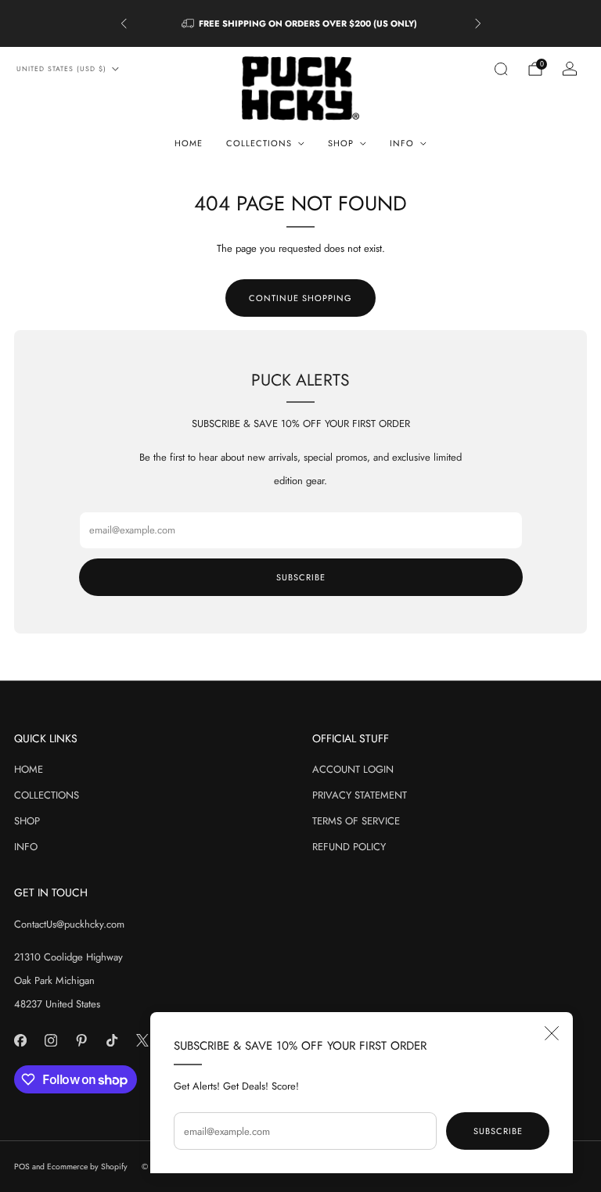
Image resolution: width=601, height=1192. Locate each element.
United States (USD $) (61, 69)
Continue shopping (300, 298)
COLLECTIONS (46, 795)
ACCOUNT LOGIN (353, 769)
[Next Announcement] (478, 23)
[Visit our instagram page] (50, 1040)
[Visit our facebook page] (20, 1040)
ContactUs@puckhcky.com (69, 924)
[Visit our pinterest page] (81, 1040)
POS (22, 1166)
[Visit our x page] (142, 1040)
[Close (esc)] (552, 1033)
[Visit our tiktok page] (111, 1040)
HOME (189, 143)
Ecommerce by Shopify (87, 1166)
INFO (26, 846)
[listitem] (301, 23)
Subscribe (498, 1131)
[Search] (501, 69)
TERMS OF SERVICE (356, 820)
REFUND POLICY (349, 846)
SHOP (27, 820)
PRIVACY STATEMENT (359, 795)
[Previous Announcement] (123, 23)
